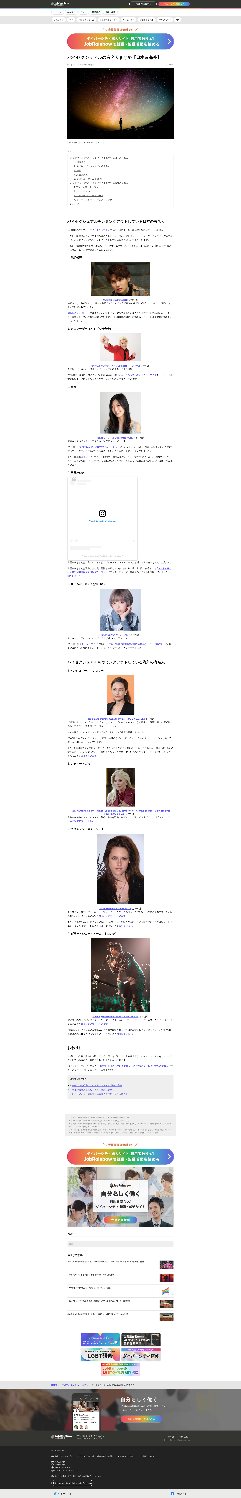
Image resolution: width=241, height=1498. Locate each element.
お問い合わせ (184, 1437)
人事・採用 (110, 12)
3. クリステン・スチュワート (88, 195)
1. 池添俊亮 (80, 162)
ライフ (83, 12)
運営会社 (171, 1437)
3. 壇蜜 (77, 170)
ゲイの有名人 (139, 1066)
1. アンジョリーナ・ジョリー (88, 187)
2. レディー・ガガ (83, 191)
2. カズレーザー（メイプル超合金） (92, 166)
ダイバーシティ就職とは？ (174, 4)
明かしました (74, 576)
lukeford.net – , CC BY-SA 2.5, (116, 908)
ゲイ (71, 20)
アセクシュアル (146, 20)
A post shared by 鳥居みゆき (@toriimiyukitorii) (102, 556)
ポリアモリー (165, 20)
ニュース (58, 12)
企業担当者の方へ (143, 4)
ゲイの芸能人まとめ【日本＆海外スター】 (93, 1089)
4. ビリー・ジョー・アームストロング (93, 199)
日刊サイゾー (87, 457)
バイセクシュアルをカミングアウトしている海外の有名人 (99, 183)
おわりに (74, 203)
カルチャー (72, 143)
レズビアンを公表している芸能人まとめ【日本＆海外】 (100, 1093)
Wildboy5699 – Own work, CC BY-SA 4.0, (116, 1016)
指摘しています (124, 1033)
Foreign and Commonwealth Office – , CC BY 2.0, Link (116, 718)
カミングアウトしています (112, 915)
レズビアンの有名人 (158, 1066)
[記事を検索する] (171, 1243)
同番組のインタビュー (79, 313)
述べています (125, 925)
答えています (90, 755)
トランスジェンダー (108, 20)
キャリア (71, 12)
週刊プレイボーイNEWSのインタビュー (99, 447)
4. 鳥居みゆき (81, 174)
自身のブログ (86, 644)
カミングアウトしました (82, 821)
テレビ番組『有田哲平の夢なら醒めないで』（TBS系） (137, 644)
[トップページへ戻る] (67, 4)
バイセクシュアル (86, 20)
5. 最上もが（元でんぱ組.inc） (89, 178)
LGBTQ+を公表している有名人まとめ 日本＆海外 (97, 1085)
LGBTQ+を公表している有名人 (114, 1066)
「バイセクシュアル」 (99, 230)
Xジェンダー (128, 20)
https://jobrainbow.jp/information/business (72, 1483)
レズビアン (59, 20)
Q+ (177, 20)
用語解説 (96, 12)
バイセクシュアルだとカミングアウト (138, 375)
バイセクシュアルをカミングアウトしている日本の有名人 (99, 157)
